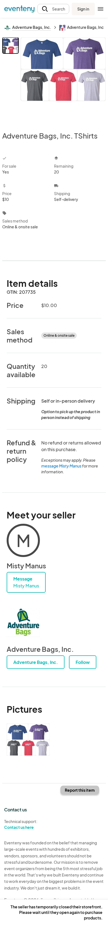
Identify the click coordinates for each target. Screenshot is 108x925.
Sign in (83, 8)
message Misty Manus (61, 465)
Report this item (80, 790)
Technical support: (20, 824)
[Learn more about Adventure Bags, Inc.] (23, 622)
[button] (53, 9)
